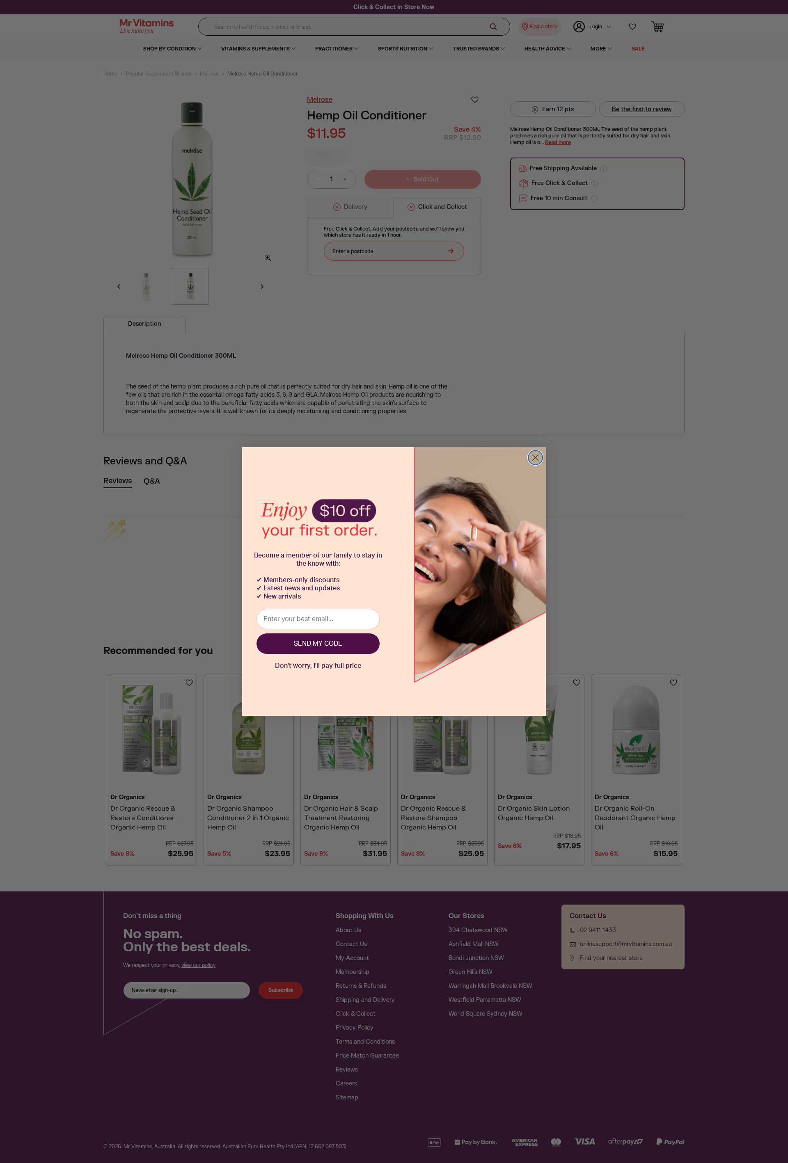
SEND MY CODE (318, 643)
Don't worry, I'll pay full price (318, 666)
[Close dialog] (535, 457)
